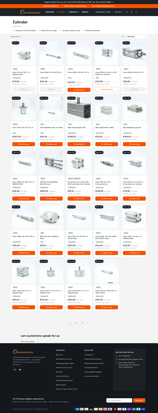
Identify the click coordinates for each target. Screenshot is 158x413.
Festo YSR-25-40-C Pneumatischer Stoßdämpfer (103, 183)
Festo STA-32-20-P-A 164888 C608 (21, 73)
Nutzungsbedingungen (93, 372)
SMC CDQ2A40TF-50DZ (104, 128)
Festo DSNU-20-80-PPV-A (78, 72)
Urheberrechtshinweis (64, 380)
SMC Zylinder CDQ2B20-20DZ (49, 237)
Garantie (59, 372)
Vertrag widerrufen (92, 376)
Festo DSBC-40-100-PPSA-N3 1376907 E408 (106, 237)
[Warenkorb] (136, 12)
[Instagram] (15, 370)
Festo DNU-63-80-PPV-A (133, 72)
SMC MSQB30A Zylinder (132, 128)
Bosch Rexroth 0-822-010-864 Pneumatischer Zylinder (79, 183)
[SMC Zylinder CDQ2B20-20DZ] (51, 217)
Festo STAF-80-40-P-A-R (22, 128)
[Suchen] (126, 12)
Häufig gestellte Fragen (65, 363)
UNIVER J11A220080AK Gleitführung (49, 183)
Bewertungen (61, 385)
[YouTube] (20, 370)
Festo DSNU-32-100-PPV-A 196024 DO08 (23, 183)
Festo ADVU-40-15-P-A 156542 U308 (21, 292)
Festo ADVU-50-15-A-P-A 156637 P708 (50, 292)
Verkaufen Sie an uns (64, 367)
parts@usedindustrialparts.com (131, 359)
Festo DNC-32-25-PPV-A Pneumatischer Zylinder (133, 183)
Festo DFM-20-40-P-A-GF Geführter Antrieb (106, 73)
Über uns (59, 355)
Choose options (107, 89)
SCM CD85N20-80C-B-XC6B (51, 128)
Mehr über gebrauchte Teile (66, 389)
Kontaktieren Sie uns (64, 359)
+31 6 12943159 (124, 356)
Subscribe (139, 400)
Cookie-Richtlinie (62, 376)
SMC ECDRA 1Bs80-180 (76, 128)
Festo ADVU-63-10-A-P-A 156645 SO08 (78, 292)
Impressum (89, 355)
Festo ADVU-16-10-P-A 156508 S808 (132, 237)
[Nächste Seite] (87, 322)
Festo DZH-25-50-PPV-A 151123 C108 (78, 237)
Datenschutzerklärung (93, 359)
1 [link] (70, 323)
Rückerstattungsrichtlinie (94, 363)
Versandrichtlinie (91, 367)
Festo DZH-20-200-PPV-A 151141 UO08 (106, 292)
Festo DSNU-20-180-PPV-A (51, 72)
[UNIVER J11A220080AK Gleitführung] (51, 163)
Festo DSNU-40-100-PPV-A (23, 236)
